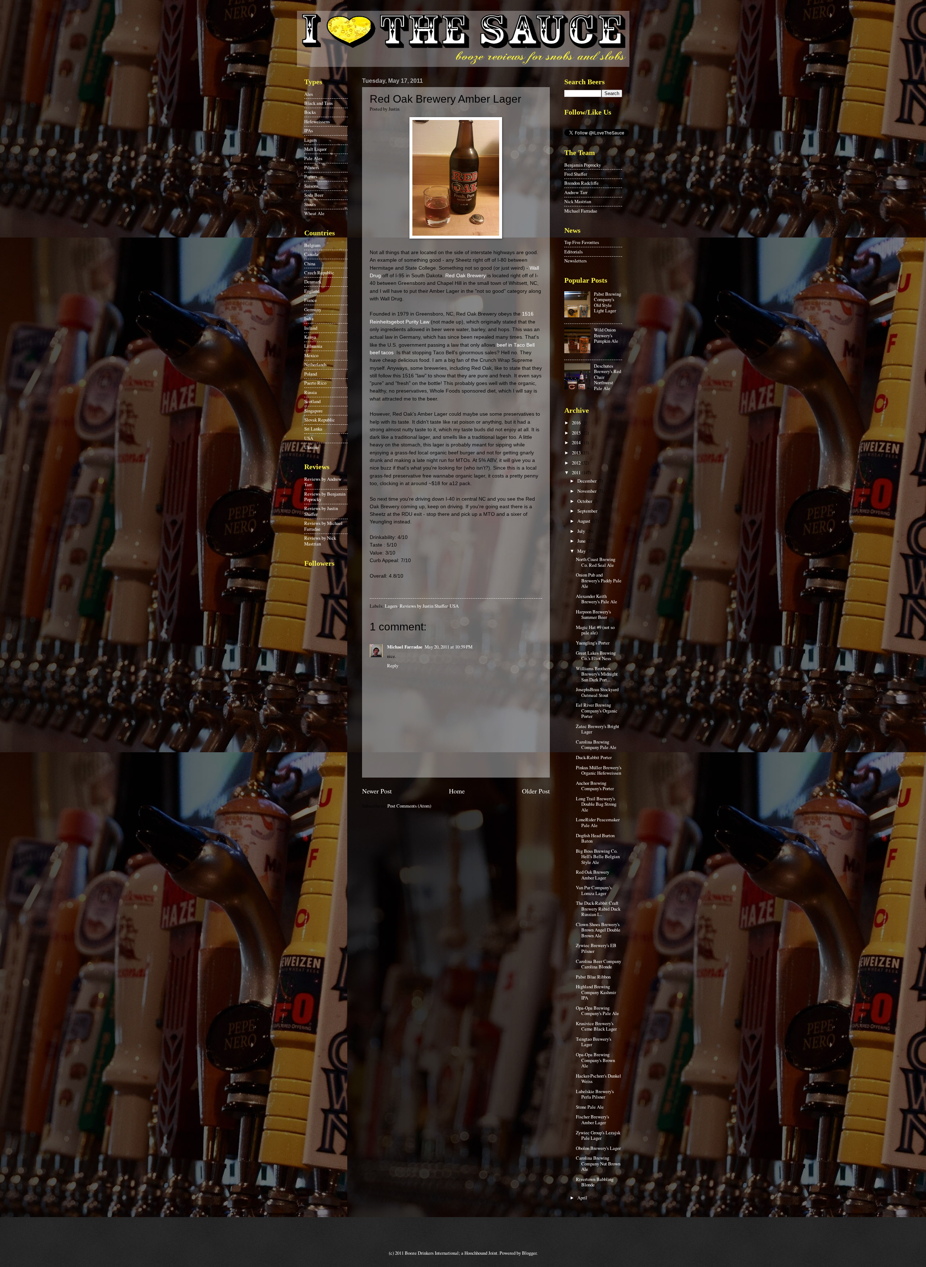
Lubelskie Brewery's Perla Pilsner (595, 1094)
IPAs (308, 130)
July (581, 531)
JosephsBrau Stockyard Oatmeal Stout (597, 692)
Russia (310, 392)
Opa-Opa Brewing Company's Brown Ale (595, 1060)
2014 (577, 442)
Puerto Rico (315, 383)
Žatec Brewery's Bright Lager (597, 729)
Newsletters (575, 260)
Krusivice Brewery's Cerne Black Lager (596, 1026)
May (582, 551)
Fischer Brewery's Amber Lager (592, 1119)
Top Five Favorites (581, 242)
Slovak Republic (319, 419)
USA (454, 606)
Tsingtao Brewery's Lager (593, 1042)
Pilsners (311, 167)
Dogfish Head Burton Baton (595, 838)
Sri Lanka (313, 428)
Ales (308, 94)
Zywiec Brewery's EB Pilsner (596, 948)
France (310, 300)
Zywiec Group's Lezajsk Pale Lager (598, 1135)
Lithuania (313, 346)
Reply (392, 665)
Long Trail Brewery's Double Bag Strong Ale (596, 804)
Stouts (310, 204)
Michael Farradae (404, 646)
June (582, 541)
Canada (311, 254)
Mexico (311, 355)
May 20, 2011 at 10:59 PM (448, 646)
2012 (577, 462)
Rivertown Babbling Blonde (594, 1182)
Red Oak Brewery (465, 275)
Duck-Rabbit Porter (594, 757)
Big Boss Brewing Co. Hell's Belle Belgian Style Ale (598, 856)
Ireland (310, 328)
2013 (577, 452)
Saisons (311, 186)
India (309, 318)
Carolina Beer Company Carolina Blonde (598, 964)
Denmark (312, 281)
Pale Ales (313, 158)
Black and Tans (318, 103)
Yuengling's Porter (592, 642)
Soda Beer (313, 195)
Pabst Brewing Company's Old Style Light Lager (607, 302)
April (582, 1197)
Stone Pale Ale (590, 1107)
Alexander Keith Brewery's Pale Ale (596, 599)
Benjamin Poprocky (582, 165)
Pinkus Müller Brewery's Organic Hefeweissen (598, 770)
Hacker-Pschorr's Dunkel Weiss (598, 1078)
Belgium (312, 245)
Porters (310, 176)
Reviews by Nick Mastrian (320, 541)
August (584, 521)
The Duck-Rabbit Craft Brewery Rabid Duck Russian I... (598, 908)
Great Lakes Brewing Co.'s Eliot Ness (596, 656)
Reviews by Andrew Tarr (322, 482)
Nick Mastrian (577, 201)
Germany (312, 309)
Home (457, 791)
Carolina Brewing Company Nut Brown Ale (598, 1163)
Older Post (536, 791)
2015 (577, 432)
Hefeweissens (317, 121)
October (585, 501)
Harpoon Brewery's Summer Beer (593, 614)
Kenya (310, 337)
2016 (577, 422)
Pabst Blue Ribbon (593, 976)
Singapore (313, 410)
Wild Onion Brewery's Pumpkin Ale (606, 335)
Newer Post (377, 791)
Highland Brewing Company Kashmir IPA (596, 992)
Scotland (312, 401)
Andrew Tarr (575, 192)
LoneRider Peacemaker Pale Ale (598, 822)
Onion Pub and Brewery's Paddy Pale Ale (598, 580)
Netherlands (315, 364)
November (587, 491)
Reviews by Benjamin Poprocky (324, 496)
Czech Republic (319, 272)
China (309, 263)
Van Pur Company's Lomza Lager (594, 890)
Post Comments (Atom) (409, 805)
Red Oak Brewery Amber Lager (592, 875)
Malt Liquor (315, 149)
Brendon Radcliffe (581, 183)
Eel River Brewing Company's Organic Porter (596, 710)
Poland (310, 374)
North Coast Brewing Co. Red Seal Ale (595, 562)
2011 (577, 472)
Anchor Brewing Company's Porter (595, 786)
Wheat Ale (314, 213)
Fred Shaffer (575, 174)
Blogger (529, 1253)
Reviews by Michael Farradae (323, 526)
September (587, 511)
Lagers (391, 606)
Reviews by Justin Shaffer (423, 606)
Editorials (573, 251)
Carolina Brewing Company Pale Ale (596, 744)
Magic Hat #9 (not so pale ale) (595, 630)
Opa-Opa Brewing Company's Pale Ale (597, 1010)
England (311, 291)
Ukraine (311, 447)
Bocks (310, 112)
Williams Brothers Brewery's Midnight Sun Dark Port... (597, 674)
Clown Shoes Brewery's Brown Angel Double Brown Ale (598, 930)
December (587, 481)
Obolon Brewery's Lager (598, 1148)
